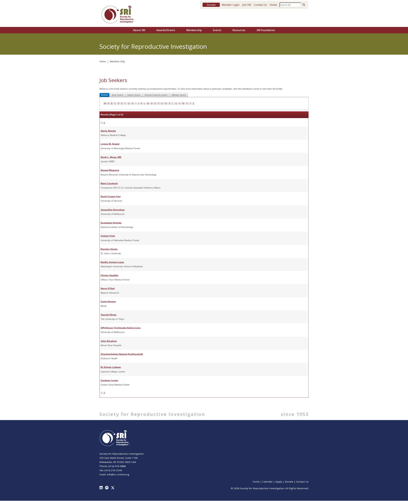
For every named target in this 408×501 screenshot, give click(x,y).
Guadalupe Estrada (111, 222)
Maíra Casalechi (109, 183)
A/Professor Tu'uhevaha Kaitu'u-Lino (121, 328)
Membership (194, 30)
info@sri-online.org (118, 474)
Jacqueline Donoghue (113, 209)
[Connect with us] (102, 485)
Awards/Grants (165, 30)
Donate (289, 481)
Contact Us (260, 5)
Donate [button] (211, 5)
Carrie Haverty (108, 301)
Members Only (117, 61)
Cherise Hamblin (109, 275)
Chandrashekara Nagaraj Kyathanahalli (122, 354)
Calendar (267, 481)
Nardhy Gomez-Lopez (112, 262)
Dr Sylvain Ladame (111, 367)
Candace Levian (109, 380)
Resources (239, 30)
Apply (278, 481)
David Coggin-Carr (111, 196)
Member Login (230, 5)
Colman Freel (108, 236)
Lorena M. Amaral (110, 144)
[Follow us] (108, 485)
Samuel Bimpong (110, 170)
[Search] (304, 4)
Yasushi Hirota (108, 314)
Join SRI (246, 5)
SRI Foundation (266, 30)
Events (217, 30)
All (105, 103)
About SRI (139, 30)
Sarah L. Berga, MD (111, 157)
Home (273, 5)
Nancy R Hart (108, 288)
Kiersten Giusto (109, 249)
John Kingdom (109, 341)
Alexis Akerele (108, 131)
